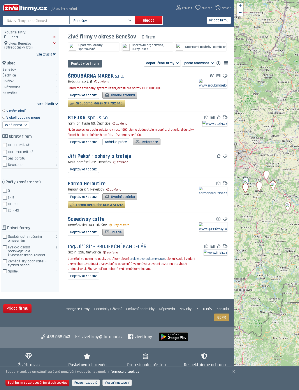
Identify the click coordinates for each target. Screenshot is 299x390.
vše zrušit (44, 54)
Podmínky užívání (107, 308)
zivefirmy (143, 337)
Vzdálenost (14, 124)
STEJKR (88, 118)
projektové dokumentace (147, 259)
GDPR (221, 317)
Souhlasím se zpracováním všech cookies (37, 382)
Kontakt (222, 308)
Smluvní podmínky (140, 308)
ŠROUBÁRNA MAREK (96, 76)
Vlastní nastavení (117, 382)
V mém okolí (16, 110)
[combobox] (37, 20)
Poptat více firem (85, 63)
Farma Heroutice (87, 184)
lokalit (45, 103)
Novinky (185, 308)
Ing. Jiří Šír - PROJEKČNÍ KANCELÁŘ (107, 247)
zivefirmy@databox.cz (102, 337)
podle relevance (197, 63)
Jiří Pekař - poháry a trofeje (99, 156)
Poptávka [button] (83, 95)
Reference (149, 141)
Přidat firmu (219, 20)
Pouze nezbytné (85, 382)
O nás (207, 308)
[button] (184, 7)
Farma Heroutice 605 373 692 (99, 204)
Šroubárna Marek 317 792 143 (99, 103)
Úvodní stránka (122, 95)
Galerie (116, 232)
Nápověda (167, 308)
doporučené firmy (160, 63)
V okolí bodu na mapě (23, 117)
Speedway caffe (86, 219)
